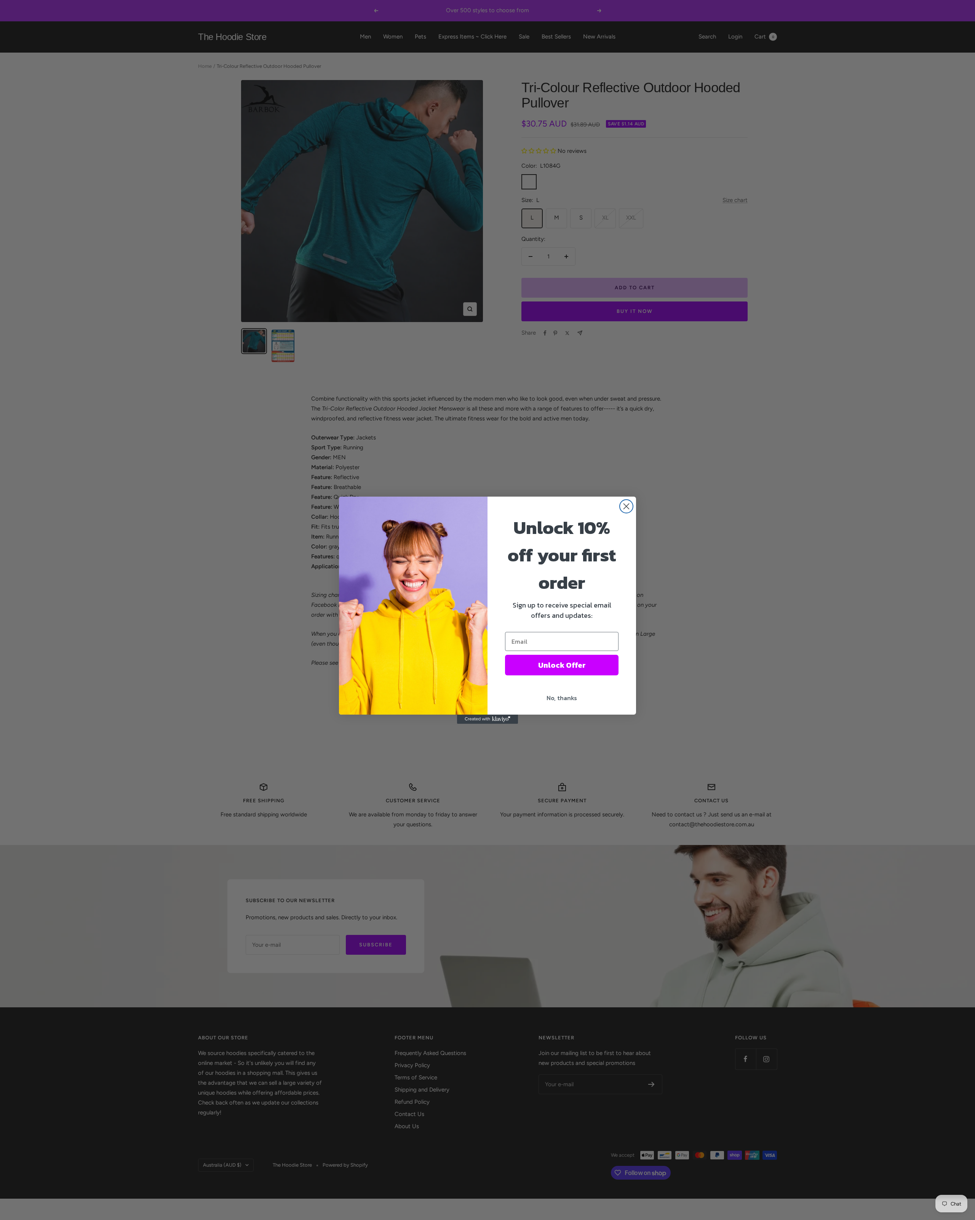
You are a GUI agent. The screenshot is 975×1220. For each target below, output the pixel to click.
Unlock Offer (562, 665)
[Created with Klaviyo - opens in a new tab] (487, 719)
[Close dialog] (626, 506)
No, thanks (562, 697)
